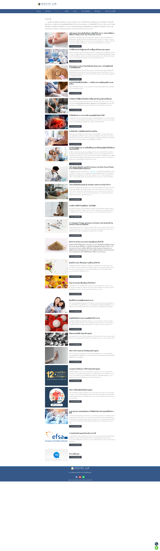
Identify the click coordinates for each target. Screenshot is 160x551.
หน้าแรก (39, 11)
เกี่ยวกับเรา (48, 11)
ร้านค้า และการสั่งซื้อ (110, 11)
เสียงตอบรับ (97, 11)
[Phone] (156, 544)
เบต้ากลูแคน (92, 171)
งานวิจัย (66, 11)
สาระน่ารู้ (57, 11)
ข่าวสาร (75, 11)
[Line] (83, 477)
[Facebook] (76, 477)
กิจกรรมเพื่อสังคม (86, 11)
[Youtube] (80, 477)
